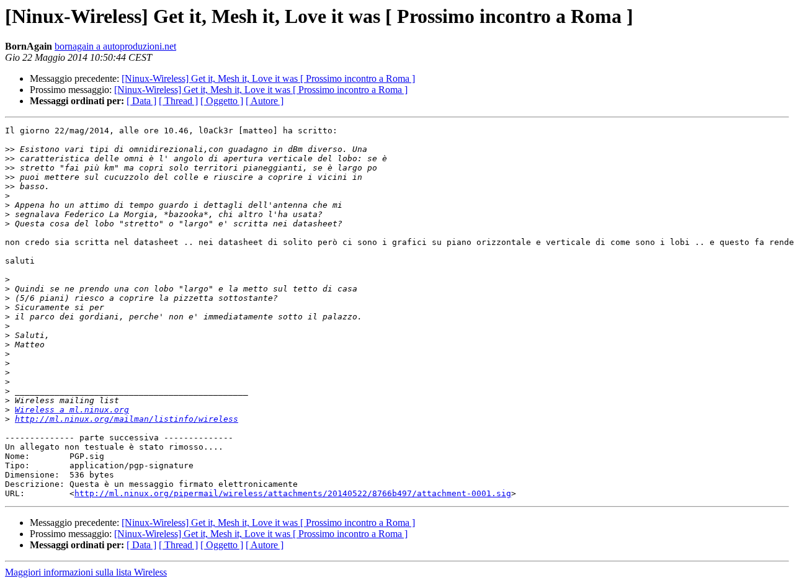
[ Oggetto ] (221, 101)
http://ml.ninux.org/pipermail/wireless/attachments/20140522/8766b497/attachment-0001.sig (292, 493)
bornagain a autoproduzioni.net (115, 46)
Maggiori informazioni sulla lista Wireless (86, 572)
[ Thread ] (178, 101)
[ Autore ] (264, 101)
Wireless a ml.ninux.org (72, 409)
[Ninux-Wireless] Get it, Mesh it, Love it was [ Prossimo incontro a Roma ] (268, 78)
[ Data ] (141, 101)
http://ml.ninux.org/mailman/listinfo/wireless (126, 419)
